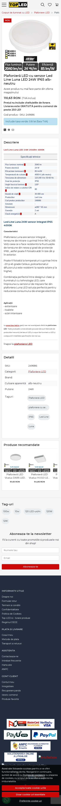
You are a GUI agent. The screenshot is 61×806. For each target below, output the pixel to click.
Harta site (7, 665)
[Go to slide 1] (29, 69)
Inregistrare (8, 686)
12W (5, 521)
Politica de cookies (33, 775)
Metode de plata (10, 639)
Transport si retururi (12, 643)
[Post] (6, 130)
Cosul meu (7, 635)
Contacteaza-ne (10, 656)
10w (17, 511)
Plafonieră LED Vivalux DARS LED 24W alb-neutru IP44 (15, 476)
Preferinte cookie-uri (30, 801)
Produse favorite (10, 699)
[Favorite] (50, 5)
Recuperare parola (11, 690)
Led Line (44, 417)
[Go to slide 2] (31, 69)
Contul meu (8, 682)
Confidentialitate (10, 609)
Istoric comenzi (10, 695)
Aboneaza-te (30, 566)
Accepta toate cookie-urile (30, 787)
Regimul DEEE (9, 622)
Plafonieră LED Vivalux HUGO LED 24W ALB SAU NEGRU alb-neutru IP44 (39, 476)
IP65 (31, 417)
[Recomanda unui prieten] (14, 130)
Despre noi (7, 596)
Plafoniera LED (37, 398)
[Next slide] (54, 469)
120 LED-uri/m (32, 511)
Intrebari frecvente (11, 660)
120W (49, 511)
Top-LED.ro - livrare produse (16, 618)
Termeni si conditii (11, 605)
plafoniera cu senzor (39, 407)
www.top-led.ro (12, 325)
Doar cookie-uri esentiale (30, 794)
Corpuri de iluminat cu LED (16, 12)
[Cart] (57, 5)
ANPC (5, 669)
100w (6, 511)
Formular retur (9, 601)
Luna (31, 426)
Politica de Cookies (11, 613)
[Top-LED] (16, 4)
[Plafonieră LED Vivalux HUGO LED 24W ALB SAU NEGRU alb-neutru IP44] (39, 461)
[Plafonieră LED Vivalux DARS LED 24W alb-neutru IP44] (15, 461)
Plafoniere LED (42, 12)
